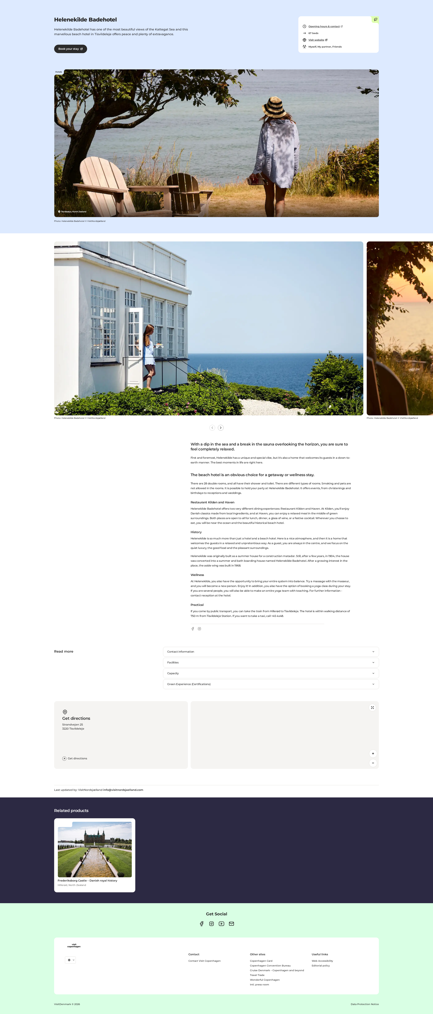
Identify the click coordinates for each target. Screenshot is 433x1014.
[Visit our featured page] (221, 924)
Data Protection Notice (365, 1004)
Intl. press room (259, 984)
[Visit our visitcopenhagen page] (201, 924)
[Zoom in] (373, 754)
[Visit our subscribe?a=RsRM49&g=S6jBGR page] (231, 924)
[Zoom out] (373, 763)
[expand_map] (372, 707)
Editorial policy (321, 965)
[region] (285, 735)
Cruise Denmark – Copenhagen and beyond (277, 970)
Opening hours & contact (324, 26)
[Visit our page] (211, 924)
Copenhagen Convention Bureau (270, 965)
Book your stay (68, 48)
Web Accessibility (322, 960)
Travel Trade (257, 975)
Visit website (316, 39)
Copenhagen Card (261, 960)
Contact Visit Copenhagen (204, 960)
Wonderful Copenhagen (265, 979)
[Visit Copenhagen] (74, 945)
